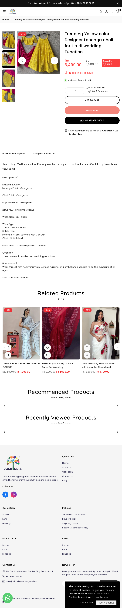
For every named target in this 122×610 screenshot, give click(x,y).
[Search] (101, 11)
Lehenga (6, 523)
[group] (38, 52)
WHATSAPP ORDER (94, 120)
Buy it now (92, 110)
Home (5, 19)
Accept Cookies (106, 603)
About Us (66, 467)
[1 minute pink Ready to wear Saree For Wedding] (61, 333)
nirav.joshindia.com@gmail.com (22, 581)
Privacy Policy (69, 518)
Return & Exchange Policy (75, 527)
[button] (54, 60)
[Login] (106, 11)
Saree (5, 514)
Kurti (4, 518)
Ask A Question (99, 91)
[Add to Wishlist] (47, 347)
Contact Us (68, 476)
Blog (64, 480)
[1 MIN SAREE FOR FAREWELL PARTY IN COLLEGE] (21, 333)
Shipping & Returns (44, 153)
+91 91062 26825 (14, 576)
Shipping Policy (70, 523)
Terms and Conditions (73, 514)
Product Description (13, 153)
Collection (67, 471)
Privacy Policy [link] (86, 602)
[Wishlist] (112, 11)
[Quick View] (8, 355)
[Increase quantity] (82, 91)
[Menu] (4, 11)
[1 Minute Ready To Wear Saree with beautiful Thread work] (100, 333)
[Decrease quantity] (68, 91)
